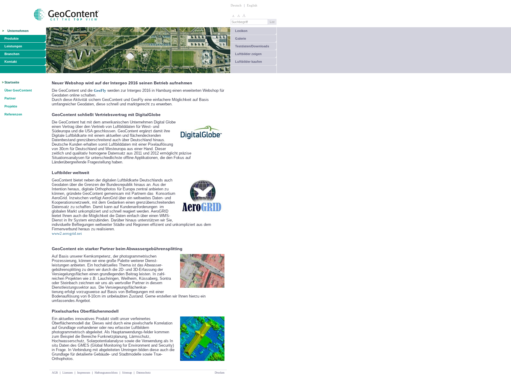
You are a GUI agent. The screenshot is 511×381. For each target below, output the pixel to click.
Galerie (240, 38)
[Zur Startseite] (50, 26)
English (252, 5)
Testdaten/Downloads (252, 46)
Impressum (83, 372)
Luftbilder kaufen (248, 61)
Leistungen (13, 46)
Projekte (10, 106)
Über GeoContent (18, 90)
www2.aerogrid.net (67, 233)
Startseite (11, 82)
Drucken (219, 372)
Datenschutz (143, 372)
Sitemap (127, 372)
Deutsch (236, 5)
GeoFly (100, 90)
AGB (55, 372)
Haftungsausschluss (106, 372)
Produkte (11, 38)
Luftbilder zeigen (248, 54)
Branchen (12, 54)
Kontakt (10, 61)
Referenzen (13, 114)
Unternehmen (18, 31)
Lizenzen (67, 372)
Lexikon (241, 31)
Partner (10, 98)
